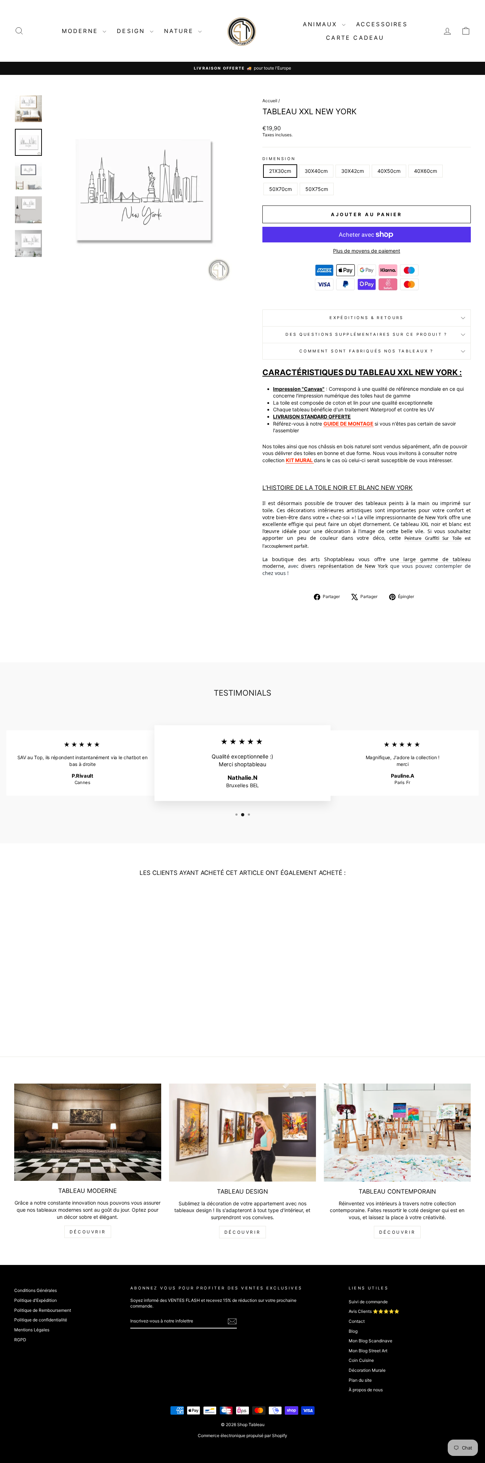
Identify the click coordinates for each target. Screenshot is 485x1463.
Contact (357, 1321)
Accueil (269, 100)
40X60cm (425, 171)
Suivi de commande (368, 1301)
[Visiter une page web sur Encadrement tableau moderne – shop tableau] (313, 460)
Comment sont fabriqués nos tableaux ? (366, 351)
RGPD (20, 1339)
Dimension (278, 158)
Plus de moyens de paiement (366, 251)
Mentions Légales (31, 1329)
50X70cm (280, 189)
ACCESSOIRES (382, 24)
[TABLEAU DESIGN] (242, 1133)
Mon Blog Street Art (368, 1350)
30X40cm (316, 171)
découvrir (88, 1231)
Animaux (321, 24)
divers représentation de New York (344, 566)
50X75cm (316, 189)
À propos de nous (366, 1389)
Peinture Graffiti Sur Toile (432, 538)
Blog (353, 1331)
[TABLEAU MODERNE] (87, 1132)
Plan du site (360, 1380)
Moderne (81, 30)
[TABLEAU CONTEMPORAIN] (397, 1133)
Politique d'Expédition (35, 1300)
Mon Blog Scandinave (370, 1340)
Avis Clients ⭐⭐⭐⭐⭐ (374, 1311)
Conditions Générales (35, 1290)
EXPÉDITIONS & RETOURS (366, 317)
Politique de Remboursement (42, 1310)
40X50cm (388, 171)
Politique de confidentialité (40, 1319)
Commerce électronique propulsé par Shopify (242, 1435)
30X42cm (352, 171)
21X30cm (280, 171)
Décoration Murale (367, 1370)
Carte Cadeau (355, 37)
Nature (180, 30)
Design (132, 30)
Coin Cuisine (361, 1360)
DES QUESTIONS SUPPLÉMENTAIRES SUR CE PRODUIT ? (366, 334)
